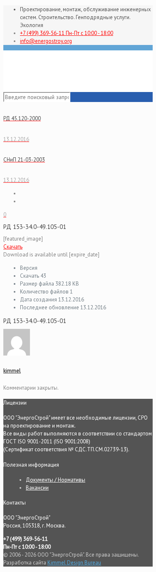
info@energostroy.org (46, 41)
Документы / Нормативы (55, 479)
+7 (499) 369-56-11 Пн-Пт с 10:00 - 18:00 (66, 33)
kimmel (12, 370)
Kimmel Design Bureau (74, 562)
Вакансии (37, 487)
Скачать (12, 246)
